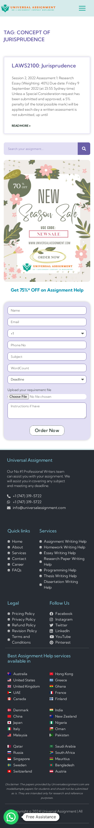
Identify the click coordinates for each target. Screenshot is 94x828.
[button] (11, 817)
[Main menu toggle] (82, 8)
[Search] (84, 148)
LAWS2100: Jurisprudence (44, 65)
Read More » (21, 125)
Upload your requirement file (29, 390)
